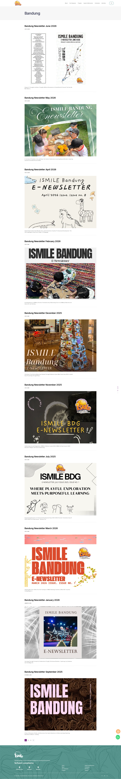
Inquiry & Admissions (88, 3)
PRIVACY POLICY (41, 775)
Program (80, 3)
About (66, 3)
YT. (102, 775)
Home (63, 765)
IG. (107, 775)
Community (97, 3)
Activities (104, 3)
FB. (104, 775)
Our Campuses (72, 3)
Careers (86, 770)
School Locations (24, 763)
